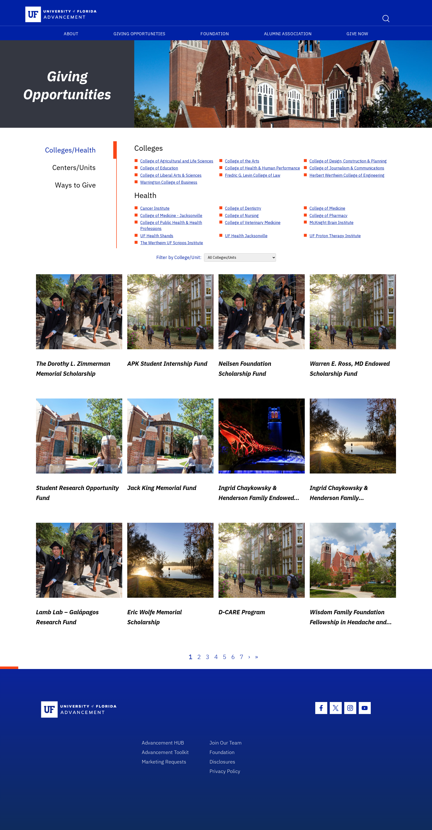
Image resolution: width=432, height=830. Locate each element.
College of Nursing (242, 215)
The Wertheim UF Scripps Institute (171, 242)
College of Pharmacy (329, 215)
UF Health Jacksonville (246, 235)
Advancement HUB (163, 742)
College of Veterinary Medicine (252, 222)
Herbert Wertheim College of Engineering (347, 175)
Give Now (357, 33)
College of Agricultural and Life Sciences (176, 161)
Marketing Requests (164, 761)
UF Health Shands (156, 235)
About (71, 33)
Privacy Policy (225, 771)
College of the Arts (242, 161)
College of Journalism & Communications (347, 168)
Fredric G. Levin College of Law (252, 175)
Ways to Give (75, 185)
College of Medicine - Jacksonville (171, 215)
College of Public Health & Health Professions (171, 225)
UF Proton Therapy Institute (335, 235)
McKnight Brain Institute (332, 222)
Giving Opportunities (140, 33)
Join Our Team (226, 742)
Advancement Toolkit (165, 752)
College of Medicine (327, 208)
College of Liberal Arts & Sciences (171, 175)
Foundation (214, 33)
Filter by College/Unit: (179, 257)
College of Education (159, 168)
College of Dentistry (243, 208)
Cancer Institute (155, 208)
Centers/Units (74, 167)
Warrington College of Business (168, 182)
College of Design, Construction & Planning (348, 161)
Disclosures (222, 761)
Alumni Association (288, 33)
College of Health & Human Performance (262, 168)
